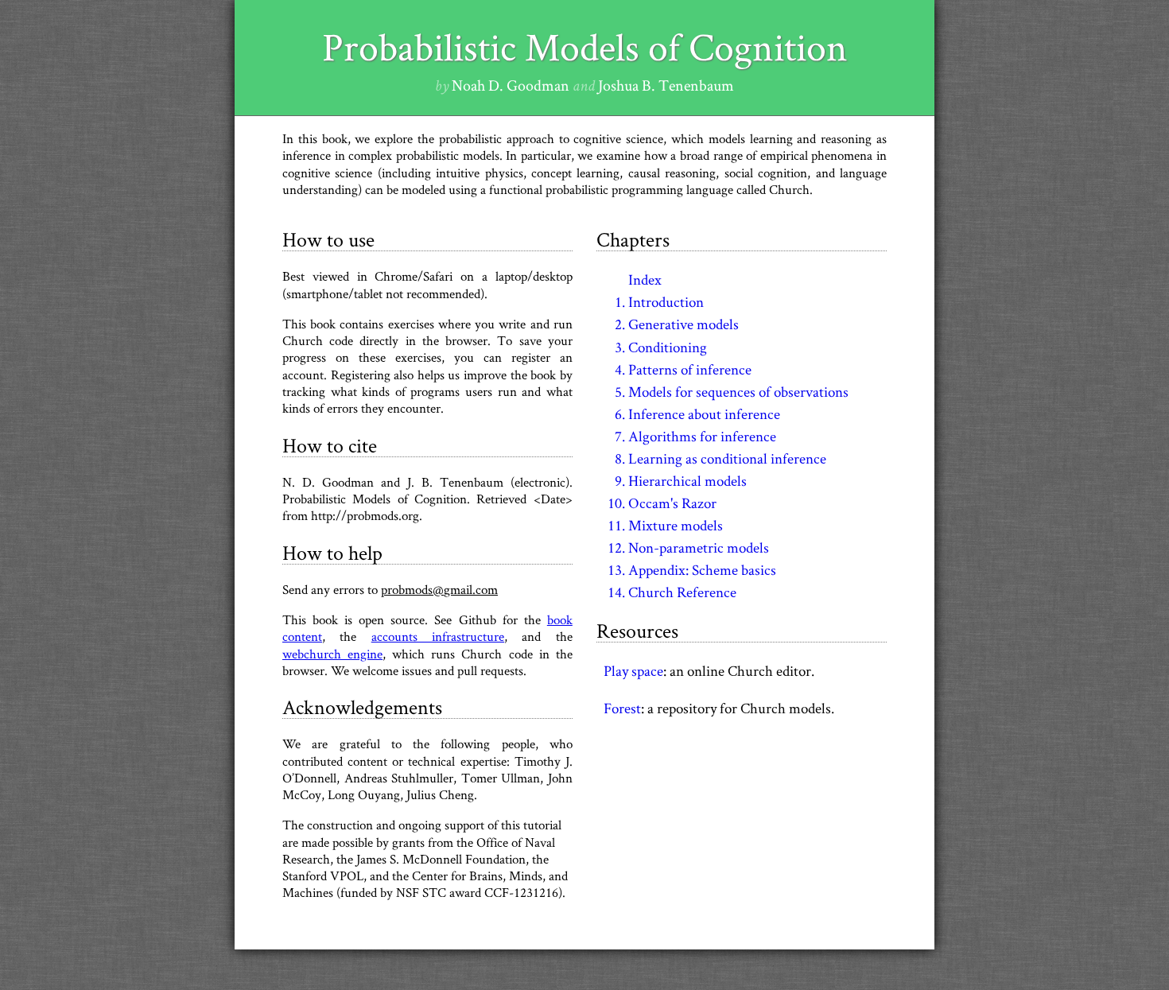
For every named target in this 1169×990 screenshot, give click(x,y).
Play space (633, 670)
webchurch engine (332, 653)
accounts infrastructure (437, 636)
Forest (622, 707)
